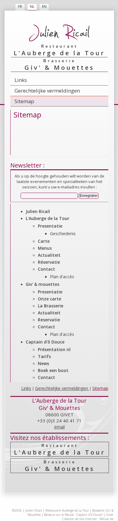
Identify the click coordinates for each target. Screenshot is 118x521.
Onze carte (49, 299)
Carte (44, 241)
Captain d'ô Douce (45, 342)
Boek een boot (53, 370)
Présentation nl (54, 349)
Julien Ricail (38, 211)
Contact (46, 269)
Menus (45, 248)
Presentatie (50, 226)
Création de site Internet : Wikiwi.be (87, 519)
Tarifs (44, 356)
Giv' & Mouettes (60, 465)
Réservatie (49, 262)
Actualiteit (49, 255)
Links (21, 79)
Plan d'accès (62, 276)
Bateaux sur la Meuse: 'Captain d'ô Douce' (73, 515)
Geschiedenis (63, 233)
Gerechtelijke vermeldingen (47, 90)
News (43, 363)
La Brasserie (50, 306)
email (59, 427)
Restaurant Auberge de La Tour (67, 510)
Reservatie (49, 320)
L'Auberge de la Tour (47, 218)
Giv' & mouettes (42, 284)
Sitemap (24, 101)
